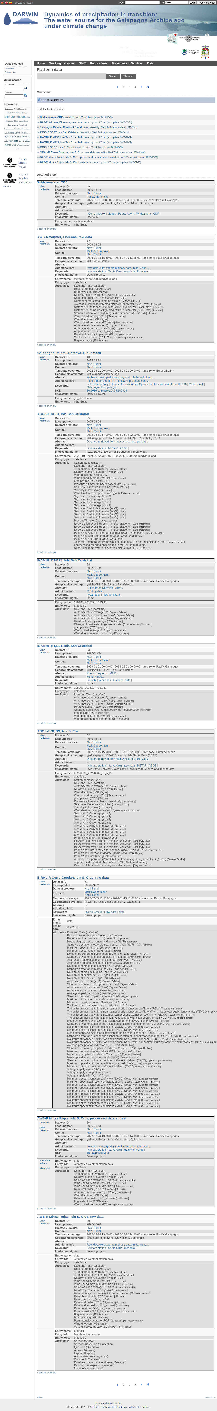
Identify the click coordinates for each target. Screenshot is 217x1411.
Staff (82, 63)
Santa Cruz (115, 271)
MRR (23, 133)
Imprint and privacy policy (108, 1403)
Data (150, 63)
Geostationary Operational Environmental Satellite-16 (154, 384)
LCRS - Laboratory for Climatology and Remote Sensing (121, 1407)
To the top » (210, 1397)
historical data (111, 594)
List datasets (10, 68)
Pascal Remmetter (98, 196)
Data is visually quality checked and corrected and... (119, 1146)
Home (41, 63)
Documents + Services (127, 63)
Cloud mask (196, 384)
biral (121, 911)
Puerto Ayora (126, 213)
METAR (113, 448)
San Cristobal (24, 141)
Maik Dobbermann (98, 251)
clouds (112, 213)
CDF (156, 213)
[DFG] (141, 44)
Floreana (142, 271)
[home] (21, 18)
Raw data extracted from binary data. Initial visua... (118, 267)
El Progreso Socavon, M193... (105, 587)
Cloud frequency (98, 384)
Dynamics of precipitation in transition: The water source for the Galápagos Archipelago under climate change (114, 20)
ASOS (124, 448)
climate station (97, 271)
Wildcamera (143, 213)
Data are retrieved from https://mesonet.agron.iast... (118, 441)
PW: (162, 2)
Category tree (10, 72)
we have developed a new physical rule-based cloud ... (120, 377)
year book (94, 594)
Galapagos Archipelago (101, 387)
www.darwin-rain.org (24, 3)
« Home (40, 1397)
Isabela (11, 133)
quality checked (134, 1149)
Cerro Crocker (97, 213)
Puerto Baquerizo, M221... (103, 673)
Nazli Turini (94, 193)
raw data (129, 271)
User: (122, 2)
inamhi (92, 680)
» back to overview (46, 229)
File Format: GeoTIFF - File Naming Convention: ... (118, 380)
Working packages (62, 63)
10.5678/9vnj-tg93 (98, 1153)
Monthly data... (96, 591)
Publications (98, 63)
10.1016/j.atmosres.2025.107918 (107, 390)
